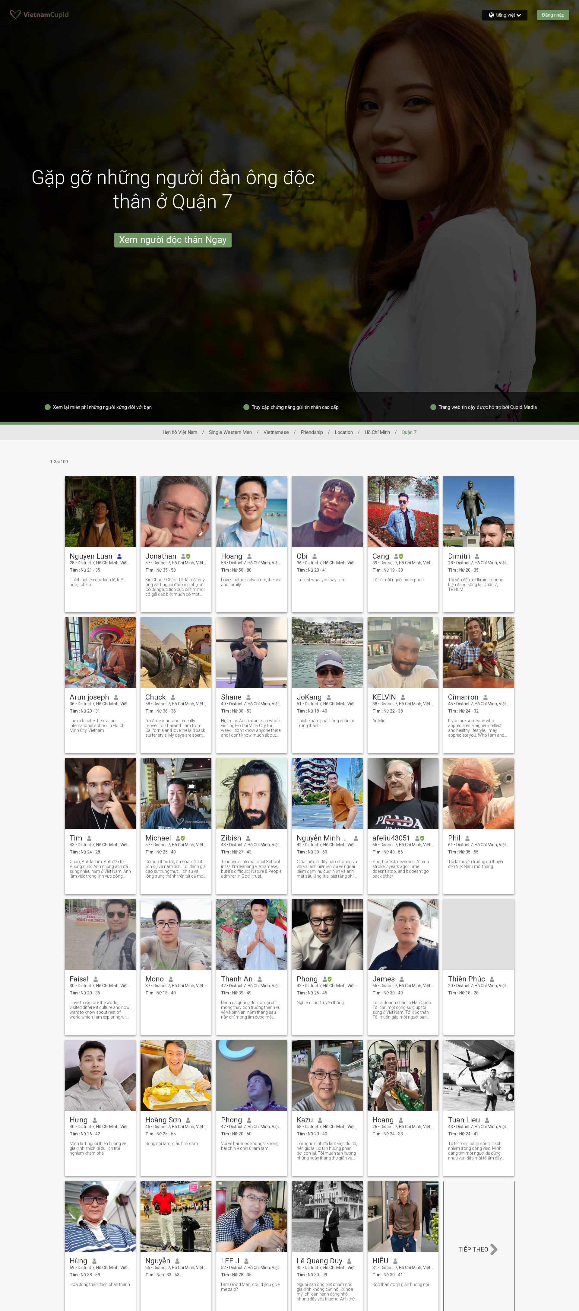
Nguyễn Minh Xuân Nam (323, 838)
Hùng (78, 1261)
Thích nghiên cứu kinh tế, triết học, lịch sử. (97, 582)
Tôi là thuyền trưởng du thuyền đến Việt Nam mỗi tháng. (476, 864)
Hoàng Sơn (163, 1120)
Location (344, 432)
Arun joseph (89, 697)
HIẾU (380, 1261)
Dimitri (459, 556)
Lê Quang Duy (319, 1261)
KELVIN (384, 697)
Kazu (305, 1120)
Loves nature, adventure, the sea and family (251, 582)
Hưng (79, 1120)
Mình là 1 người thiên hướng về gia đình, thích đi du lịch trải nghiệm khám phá (98, 1148)
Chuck (155, 697)
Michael (158, 838)
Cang (380, 556)
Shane (231, 697)
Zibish (231, 838)
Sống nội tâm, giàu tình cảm (171, 1143)
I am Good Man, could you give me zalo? (250, 1287)
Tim (76, 838)
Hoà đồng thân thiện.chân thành (100, 1284)
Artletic (378, 720)
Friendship (312, 432)
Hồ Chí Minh (377, 432)
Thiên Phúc (466, 979)
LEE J (230, 1261)
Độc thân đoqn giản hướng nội (400, 1284)
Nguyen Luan (91, 556)
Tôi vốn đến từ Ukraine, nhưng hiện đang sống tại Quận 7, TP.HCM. (475, 584)
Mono (154, 979)
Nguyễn (157, 1261)
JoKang (309, 697)
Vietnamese (276, 432)
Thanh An (237, 979)
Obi (302, 556)
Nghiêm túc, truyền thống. (321, 1002)
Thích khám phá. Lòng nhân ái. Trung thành (326, 723)
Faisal (79, 979)
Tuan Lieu (464, 1120)
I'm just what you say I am (321, 579)
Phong (307, 979)
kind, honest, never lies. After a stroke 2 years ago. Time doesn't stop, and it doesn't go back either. (400, 869)
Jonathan (160, 556)
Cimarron (463, 697)
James (383, 979)
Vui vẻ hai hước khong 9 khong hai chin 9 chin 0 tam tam (250, 1146)
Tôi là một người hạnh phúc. (398, 579)
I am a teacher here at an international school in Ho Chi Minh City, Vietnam (97, 725)
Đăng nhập (553, 15)
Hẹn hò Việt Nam (180, 432)
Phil (454, 838)
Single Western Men (230, 432)
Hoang (231, 556)
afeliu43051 (391, 838)
